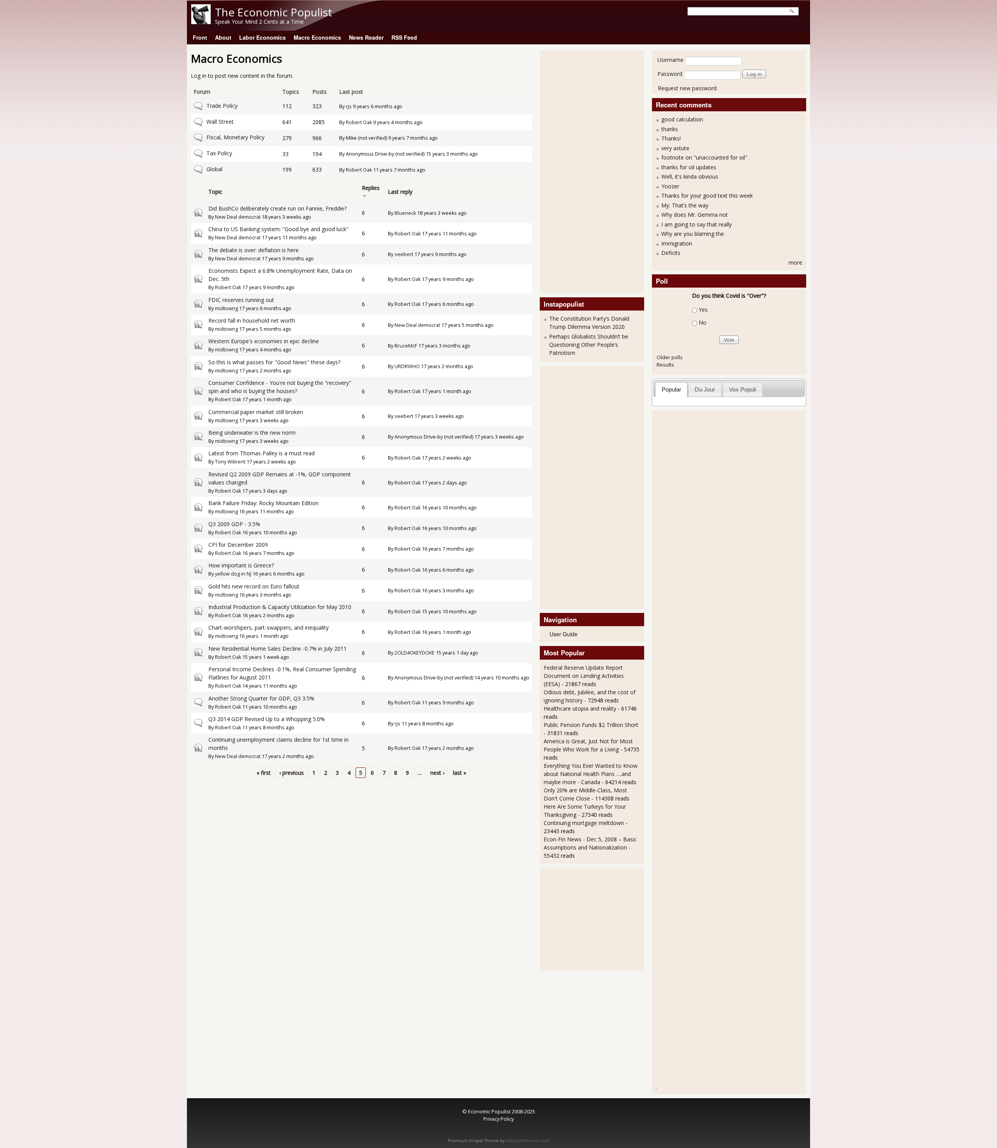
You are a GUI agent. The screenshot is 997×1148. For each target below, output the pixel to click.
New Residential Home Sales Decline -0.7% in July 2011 (277, 648)
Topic (215, 191)
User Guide (564, 634)
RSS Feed (404, 37)
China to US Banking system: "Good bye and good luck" (278, 229)
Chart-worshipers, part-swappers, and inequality (268, 627)
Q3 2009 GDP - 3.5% (234, 524)
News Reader (366, 37)
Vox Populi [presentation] (742, 389)
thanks (669, 129)
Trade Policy (222, 105)
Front (200, 37)
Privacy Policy (498, 1118)
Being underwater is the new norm (252, 432)
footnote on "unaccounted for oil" (704, 157)
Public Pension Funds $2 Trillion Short (591, 724)
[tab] (671, 389)
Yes (703, 309)
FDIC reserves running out (241, 300)
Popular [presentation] (671, 389)
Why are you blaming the (692, 233)
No (702, 322)
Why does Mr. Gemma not (694, 214)
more (795, 262)
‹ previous (291, 772)
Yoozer (670, 186)
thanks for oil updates (688, 167)
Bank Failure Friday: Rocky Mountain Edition (263, 503)
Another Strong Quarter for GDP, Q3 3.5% (261, 698)
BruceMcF (406, 345)
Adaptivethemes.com (528, 1140)
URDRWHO (407, 366)
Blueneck (405, 213)
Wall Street (220, 121)
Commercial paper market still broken (255, 412)
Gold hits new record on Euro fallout (253, 586)
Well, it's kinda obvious (689, 176)
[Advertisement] (575, 171)
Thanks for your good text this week (707, 195)
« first (264, 772)
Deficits (670, 252)
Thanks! (671, 138)
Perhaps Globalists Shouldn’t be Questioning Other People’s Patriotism (588, 344)
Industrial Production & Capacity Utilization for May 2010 (279, 607)
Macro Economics (317, 37)
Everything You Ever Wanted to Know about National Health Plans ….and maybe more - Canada (591, 774)
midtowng (226, 308)
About (223, 37)
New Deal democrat (238, 217)
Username (670, 59)
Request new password (687, 88)
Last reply (400, 191)
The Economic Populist (273, 12)
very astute (675, 148)
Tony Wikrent (230, 461)
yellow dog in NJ (233, 573)
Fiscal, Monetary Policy (235, 137)
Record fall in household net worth (251, 320)
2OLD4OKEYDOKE (415, 652)
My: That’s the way (684, 205)
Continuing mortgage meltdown (584, 823)
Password (669, 73)
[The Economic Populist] (201, 22)
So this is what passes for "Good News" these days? (274, 362)
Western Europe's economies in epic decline (263, 341)
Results (665, 364)
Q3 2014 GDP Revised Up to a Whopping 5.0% (266, 719)
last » (459, 772)
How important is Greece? (241, 565)
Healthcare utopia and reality (580, 708)
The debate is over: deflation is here (253, 250)
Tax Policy (219, 153)
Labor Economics (262, 37)
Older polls (670, 357)
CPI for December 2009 (238, 544)
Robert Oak (359, 122)
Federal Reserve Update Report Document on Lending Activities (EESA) (584, 676)
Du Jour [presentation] (705, 389)
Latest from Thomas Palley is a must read (261, 453)
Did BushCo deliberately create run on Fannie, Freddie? (277, 208)
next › (437, 772)
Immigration (676, 243)
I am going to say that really (696, 224)
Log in (198, 75)
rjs (349, 106)
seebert (404, 254)
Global (214, 169)
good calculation (682, 119)
